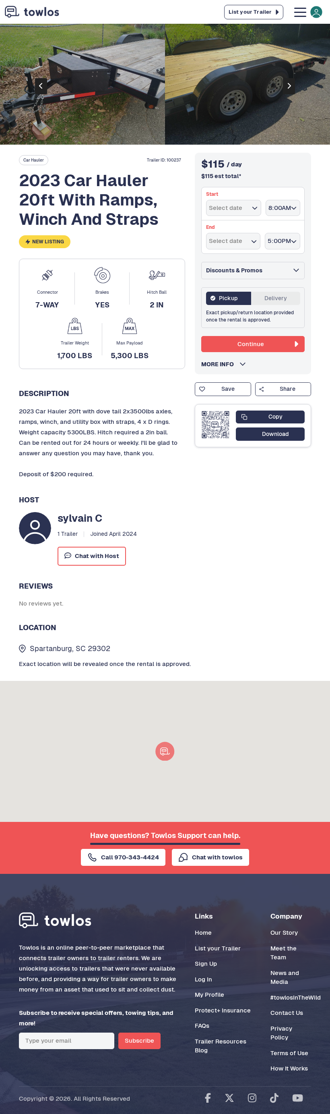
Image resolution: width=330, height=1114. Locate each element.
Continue (250, 344)
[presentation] (41, 86)
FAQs (202, 1025)
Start (212, 194)
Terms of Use (289, 1053)
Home (203, 932)
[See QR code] (215, 425)
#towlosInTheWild (295, 997)
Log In (203, 979)
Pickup (228, 298)
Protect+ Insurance (223, 1010)
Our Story (284, 932)
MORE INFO (220, 364)
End (210, 227)
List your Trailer (218, 948)
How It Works (289, 1068)
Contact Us (286, 1012)
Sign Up (206, 963)
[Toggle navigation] (307, 12)
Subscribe (139, 1040)
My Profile (209, 994)
